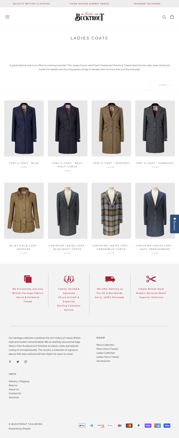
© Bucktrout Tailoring (25, 424)
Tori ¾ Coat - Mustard (111, 163)
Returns (13, 385)
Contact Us (15, 393)
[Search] (164, 17)
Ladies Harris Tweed (107, 356)
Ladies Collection (105, 352)
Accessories (103, 360)
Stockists (14, 397)
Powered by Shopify (20, 428)
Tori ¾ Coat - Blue (24, 163)
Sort (164, 85)
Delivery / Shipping (19, 381)
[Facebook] (10, 361)
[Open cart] (172, 17)
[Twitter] (18, 361)
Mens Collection (105, 344)
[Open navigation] (7, 16)
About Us (14, 389)
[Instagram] (25, 361)
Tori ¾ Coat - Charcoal (155, 163)
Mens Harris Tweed (107, 348)
